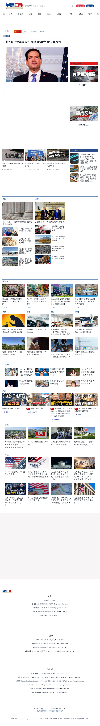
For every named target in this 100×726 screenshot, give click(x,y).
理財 (77, 311)
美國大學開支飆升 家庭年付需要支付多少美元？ (60, 355)
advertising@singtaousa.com (57, 643)
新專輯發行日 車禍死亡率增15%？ (36, 330)
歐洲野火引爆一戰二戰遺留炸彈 (58, 257)
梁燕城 (78, 414)
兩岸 (5, 307)
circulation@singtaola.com (75, 681)
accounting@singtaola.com (61, 685)
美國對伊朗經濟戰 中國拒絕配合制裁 (58, 228)
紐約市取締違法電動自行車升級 (12, 164)
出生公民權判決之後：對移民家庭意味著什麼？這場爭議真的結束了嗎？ (60, 475)
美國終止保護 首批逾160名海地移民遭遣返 (26, 251)
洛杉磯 (50, 169)
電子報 (20, 14)
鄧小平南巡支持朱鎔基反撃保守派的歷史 (85, 409)
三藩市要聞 (36, 169)
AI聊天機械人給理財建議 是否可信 (85, 353)
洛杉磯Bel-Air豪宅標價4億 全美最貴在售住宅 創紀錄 (88, 169)
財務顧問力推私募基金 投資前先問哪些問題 (84, 330)
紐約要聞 (9, 169)
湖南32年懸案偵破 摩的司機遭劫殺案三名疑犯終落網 (12, 301)
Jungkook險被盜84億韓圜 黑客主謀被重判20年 (26, 371)
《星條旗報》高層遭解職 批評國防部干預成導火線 (25, 262)
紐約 (5, 169)
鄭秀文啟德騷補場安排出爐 (26, 382)
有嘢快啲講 (56, 419)
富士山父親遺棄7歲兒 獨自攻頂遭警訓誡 (58, 238)
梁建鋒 (6, 412)
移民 (7, 454)
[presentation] (37, 64)
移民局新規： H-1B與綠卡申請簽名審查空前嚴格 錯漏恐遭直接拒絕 (38, 474)
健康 (28, 311)
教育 (53, 311)
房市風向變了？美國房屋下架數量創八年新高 (84, 443)
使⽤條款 (51, 711)
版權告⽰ (59, 711)
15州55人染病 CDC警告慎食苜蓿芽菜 (25, 241)
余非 (29, 412)
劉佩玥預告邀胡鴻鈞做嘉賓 (87, 382)
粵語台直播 (80, 6)
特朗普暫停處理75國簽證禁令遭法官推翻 (34, 42)
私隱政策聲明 (42, 711)
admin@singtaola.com (61, 673)
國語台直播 (90, 6)
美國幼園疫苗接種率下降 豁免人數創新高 (36, 353)
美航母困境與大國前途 (11, 408)
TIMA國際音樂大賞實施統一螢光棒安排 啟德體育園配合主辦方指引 (61, 301)
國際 (39, 14)
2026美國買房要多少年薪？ (38, 443)
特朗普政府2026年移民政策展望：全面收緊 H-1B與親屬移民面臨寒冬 (61, 500)
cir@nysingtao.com (60, 611)
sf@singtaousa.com (57, 640)
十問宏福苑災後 (35, 408)
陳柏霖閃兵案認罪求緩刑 (57, 382)
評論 (4, 390)
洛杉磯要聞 (56, 169)
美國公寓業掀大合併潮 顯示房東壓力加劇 (61, 443)
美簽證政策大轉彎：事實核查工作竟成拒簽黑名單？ (83, 500)
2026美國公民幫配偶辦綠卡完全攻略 (38, 498)
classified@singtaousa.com (57, 647)
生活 (4, 311)
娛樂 (81, 14)
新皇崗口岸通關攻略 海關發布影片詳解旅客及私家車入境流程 (85, 301)
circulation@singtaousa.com (65, 651)
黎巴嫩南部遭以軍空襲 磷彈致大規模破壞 (58, 248)
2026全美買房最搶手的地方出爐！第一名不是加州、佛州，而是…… (15, 444)
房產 (90, 14)
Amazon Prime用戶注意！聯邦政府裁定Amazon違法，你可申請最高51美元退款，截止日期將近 (87, 159)
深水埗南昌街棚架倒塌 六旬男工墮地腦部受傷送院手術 (36, 301)
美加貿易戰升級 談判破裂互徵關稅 (50, 222)
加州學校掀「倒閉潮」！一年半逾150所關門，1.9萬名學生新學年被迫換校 (60, 331)
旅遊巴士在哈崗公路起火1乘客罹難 (57, 164)
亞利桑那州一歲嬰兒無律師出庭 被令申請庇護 (17, 223)
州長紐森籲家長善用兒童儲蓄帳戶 (35, 164)
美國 (30, 14)
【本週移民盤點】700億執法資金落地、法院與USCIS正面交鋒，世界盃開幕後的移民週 (83, 475)
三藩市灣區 (29, 169)
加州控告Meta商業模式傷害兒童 (25, 230)
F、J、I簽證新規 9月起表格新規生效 (15, 472)
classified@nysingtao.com (57, 608)
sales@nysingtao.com (60, 604)
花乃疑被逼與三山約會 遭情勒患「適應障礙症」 (88, 371)
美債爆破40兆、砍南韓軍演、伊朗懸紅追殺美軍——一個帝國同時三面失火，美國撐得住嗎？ (61, 412)
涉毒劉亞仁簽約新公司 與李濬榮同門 (57, 371)
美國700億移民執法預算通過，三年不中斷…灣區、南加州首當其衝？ (14, 501)
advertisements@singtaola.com (71, 677)
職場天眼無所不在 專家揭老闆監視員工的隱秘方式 (12, 330)
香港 (29, 307)
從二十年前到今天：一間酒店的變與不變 (12, 353)
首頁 (10, 14)
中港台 (49, 14)
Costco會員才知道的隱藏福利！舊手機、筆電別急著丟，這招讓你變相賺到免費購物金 (87, 178)
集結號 (34, 412)
